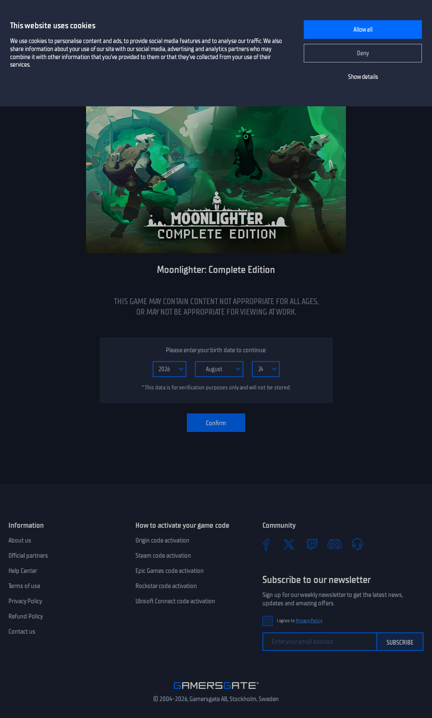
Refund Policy (25, 616)
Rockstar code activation (166, 586)
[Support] (357, 544)
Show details (363, 77)
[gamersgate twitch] (311, 544)
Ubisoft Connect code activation (175, 601)
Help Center (22, 571)
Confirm (216, 423)
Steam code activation (163, 555)
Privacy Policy (25, 601)
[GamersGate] (216, 690)
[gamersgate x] (289, 544)
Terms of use (24, 586)
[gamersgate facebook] (266, 544)
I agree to (299, 621)
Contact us (21, 631)
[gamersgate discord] (334, 544)
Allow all (363, 30)
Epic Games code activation (169, 571)
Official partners (28, 555)
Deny (363, 53)
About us (19, 540)
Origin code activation (162, 540)
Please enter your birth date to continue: (216, 350)
